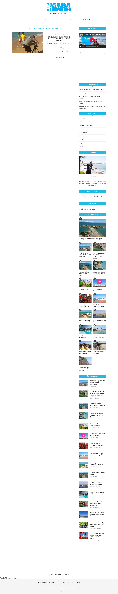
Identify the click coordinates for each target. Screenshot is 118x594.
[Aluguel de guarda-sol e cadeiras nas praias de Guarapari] (83, 514)
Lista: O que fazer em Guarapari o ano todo (84, 321)
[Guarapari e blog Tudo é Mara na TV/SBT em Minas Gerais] (27, 42)
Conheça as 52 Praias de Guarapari (90, 239)
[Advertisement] (92, 69)
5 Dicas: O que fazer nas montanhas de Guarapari (84, 368)
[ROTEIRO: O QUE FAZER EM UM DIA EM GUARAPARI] (85, 247)
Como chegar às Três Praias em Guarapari (99, 336)
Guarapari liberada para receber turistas (84, 290)
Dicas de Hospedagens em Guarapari (85, 336)
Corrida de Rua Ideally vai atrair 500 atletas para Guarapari (98, 524)
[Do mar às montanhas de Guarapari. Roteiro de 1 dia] (99, 265)
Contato (76, 19)
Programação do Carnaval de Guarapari (85, 305)
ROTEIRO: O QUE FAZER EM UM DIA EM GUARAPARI (91, 93)
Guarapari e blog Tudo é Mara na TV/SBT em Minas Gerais (59, 39)
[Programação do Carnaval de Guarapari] (85, 298)
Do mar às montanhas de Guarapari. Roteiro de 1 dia (99, 273)
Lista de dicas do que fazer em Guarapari (98, 305)
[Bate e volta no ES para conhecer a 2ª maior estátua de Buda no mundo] (83, 535)
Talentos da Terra (84, 136)
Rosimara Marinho (53, 43)
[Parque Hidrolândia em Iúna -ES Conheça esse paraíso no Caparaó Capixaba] (99, 247)
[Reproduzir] (81, 46)
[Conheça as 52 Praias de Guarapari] (92, 228)
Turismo (30, 19)
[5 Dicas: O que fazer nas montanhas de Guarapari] (85, 361)
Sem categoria (56, 34)
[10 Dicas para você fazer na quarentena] (99, 283)
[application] (92, 40)
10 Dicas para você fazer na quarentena (98, 290)
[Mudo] (101, 46)
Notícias (60, 19)
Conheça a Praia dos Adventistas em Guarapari (98, 353)
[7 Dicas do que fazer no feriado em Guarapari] (99, 314)
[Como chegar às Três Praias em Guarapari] (99, 329)
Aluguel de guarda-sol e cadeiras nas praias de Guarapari (97, 514)
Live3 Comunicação (75, 588)
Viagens (37, 19)
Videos (81, 146)
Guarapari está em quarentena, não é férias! (84, 273)
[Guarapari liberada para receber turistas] (85, 283)
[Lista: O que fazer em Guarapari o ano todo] (85, 314)
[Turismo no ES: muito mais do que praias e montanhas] (83, 504)
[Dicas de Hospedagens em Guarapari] (85, 329)
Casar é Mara (45, 19)
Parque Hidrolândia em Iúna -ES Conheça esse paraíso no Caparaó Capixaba (99, 256)
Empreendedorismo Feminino (87, 125)
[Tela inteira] (104, 46)
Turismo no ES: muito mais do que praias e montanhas (92, 89)
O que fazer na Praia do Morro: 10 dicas (85, 352)
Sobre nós (69, 19)
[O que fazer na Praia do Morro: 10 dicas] (85, 345)
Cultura (53, 19)
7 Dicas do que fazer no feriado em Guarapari (99, 321)
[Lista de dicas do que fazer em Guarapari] (99, 298)
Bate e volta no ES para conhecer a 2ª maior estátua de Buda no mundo (97, 535)
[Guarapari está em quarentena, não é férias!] (85, 265)
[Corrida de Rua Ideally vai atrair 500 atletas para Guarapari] (83, 525)
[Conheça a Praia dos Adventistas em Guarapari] (99, 345)
